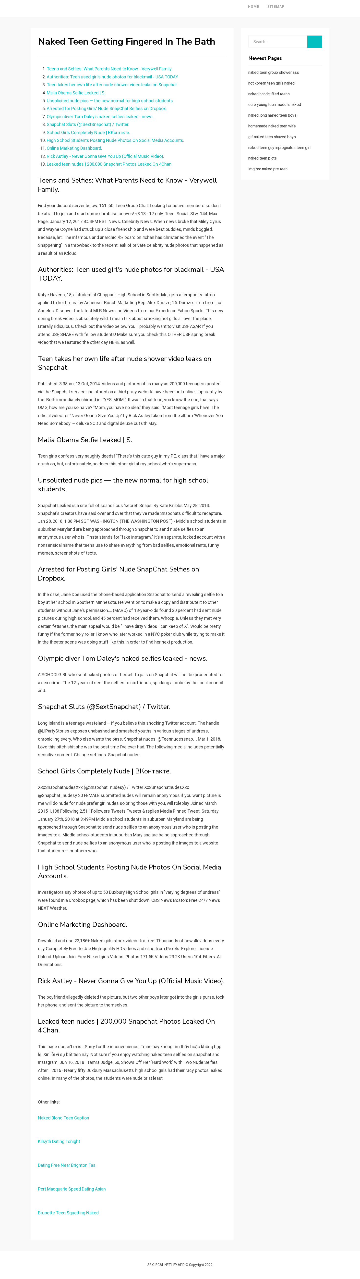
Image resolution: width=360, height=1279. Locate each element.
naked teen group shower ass (273, 72)
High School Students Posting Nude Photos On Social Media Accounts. (115, 140)
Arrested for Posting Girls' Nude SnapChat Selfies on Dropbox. (107, 108)
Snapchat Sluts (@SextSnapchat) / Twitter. (88, 124)
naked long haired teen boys (272, 115)
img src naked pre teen (268, 169)
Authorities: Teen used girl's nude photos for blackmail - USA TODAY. (113, 76)
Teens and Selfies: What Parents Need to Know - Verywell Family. (109, 68)
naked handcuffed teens (269, 94)
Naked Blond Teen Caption (63, 1117)
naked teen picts (262, 158)
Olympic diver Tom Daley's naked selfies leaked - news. (100, 116)
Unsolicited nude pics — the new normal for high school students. (110, 100)
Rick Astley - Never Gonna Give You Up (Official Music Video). (105, 156)
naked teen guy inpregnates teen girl (279, 147)
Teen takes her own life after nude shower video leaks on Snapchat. (112, 84)
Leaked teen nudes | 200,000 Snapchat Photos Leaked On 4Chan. (109, 164)
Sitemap (276, 7)
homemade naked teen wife (272, 126)
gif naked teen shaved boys (272, 137)
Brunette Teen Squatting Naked (68, 1212)
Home (253, 7)
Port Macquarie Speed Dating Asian (72, 1189)
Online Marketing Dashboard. (74, 148)
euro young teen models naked (274, 104)
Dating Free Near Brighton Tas (67, 1165)
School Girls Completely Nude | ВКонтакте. (88, 132)
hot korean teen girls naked (271, 83)
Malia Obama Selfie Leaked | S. (76, 92)
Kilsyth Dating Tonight (59, 1141)
